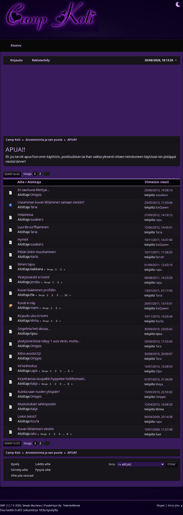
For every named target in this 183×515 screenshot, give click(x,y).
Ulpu (159, 371)
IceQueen (162, 207)
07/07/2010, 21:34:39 (158, 379)
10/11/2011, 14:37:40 (158, 240)
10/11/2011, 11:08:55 (158, 252)
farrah (160, 257)
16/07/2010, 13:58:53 (158, 366)
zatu (33, 434)
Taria (33, 207)
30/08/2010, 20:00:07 (158, 354)
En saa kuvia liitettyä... (34, 190)
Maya (159, 384)
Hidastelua (25, 215)
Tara (159, 346)
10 (66, 295)
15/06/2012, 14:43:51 (158, 227)
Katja (33, 383)
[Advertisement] (91, 100)
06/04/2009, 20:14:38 (158, 417)
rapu (159, 220)
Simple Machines (32, 505)
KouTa (160, 321)
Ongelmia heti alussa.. (34, 329)
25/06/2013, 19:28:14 (158, 190)
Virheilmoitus (27, 366)
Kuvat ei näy (26, 303)
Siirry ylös (12, 443)
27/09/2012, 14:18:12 (158, 215)
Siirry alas (12, 174)
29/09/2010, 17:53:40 (158, 341)
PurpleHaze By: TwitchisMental (62, 505)
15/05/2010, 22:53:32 (158, 392)
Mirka (34, 320)
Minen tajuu (26, 264)
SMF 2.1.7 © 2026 (10, 505)
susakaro (162, 195)
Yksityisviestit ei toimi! (34, 277)
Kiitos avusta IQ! (29, 353)
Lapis (34, 371)
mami (34, 308)
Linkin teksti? (27, 416)
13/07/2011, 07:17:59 (158, 291)
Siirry (112, 464)
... (61, 295)
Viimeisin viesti (157, 182)
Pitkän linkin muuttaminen (37, 252)
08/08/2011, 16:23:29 (158, 278)
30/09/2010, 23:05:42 (158, 329)
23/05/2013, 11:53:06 (158, 203)
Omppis (35, 194)
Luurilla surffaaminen (33, 227)
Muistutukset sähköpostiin (37, 404)
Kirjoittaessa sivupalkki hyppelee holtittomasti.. (52, 379)
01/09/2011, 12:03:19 (158, 265)
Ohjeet (161, 505)
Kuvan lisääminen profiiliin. (37, 290)
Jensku (35, 282)
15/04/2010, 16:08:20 (158, 404)
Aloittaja (34, 182)
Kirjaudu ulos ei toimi (33, 316)
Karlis (34, 257)
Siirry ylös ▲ (175, 505)
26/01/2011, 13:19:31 (158, 304)
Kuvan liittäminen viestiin (36, 429)
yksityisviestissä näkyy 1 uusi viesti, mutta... (49, 341)
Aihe (21, 182)
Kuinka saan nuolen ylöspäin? (39, 392)
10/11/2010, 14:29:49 (158, 316)
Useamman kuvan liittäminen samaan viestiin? (51, 202)
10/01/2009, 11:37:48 (158, 429)
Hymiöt (23, 239)
